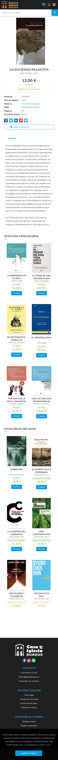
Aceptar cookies (28, 753)
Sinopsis (12, 138)
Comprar (16, 293)
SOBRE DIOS (16, 469)
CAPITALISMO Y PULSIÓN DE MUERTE (17, 594)
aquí (21, 744)
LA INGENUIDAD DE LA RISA (16, 277)
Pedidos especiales (29, 725)
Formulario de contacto (29, 681)
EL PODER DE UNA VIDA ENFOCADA (41, 277)
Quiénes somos (29, 721)
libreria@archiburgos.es (29, 677)
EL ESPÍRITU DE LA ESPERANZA (41, 471)
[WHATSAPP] (34, 660)
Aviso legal (29, 695)
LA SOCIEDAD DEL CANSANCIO (16, 533)
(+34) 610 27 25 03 (29, 672)
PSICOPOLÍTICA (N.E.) (41, 594)
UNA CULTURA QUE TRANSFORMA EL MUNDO (41, 400)
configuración (44, 744)
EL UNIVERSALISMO (41, 337)
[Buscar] (55, 12)
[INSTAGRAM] (29, 660)
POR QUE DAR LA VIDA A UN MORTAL (16, 400)
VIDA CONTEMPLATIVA (41, 533)
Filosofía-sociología (30, 103)
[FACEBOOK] (24, 660)
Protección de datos (29, 703)
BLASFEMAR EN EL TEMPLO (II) (16, 338)
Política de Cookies (29, 707)
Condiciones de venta (29, 699)
